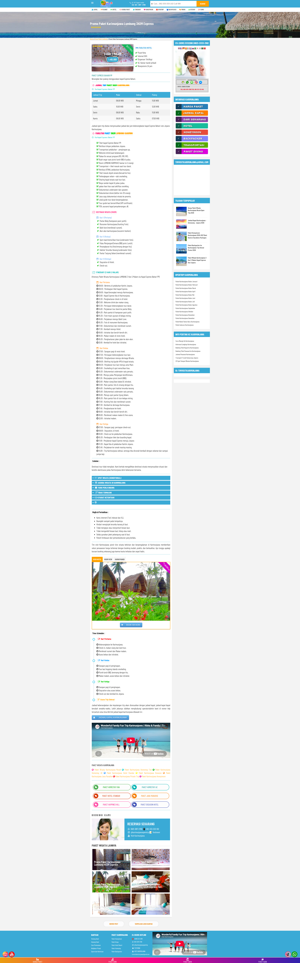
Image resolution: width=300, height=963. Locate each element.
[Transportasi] (192, 147)
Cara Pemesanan (96, 945)
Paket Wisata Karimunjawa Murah (108, 769)
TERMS (202, 10)
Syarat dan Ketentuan (97, 952)
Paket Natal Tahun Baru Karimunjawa (187, 322)
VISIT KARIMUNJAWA (139, 951)
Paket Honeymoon (117, 939)
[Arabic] (202, 49)
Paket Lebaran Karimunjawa (185, 325)
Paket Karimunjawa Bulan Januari (186, 281)
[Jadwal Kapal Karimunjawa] (192, 115)
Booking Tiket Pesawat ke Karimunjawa (188, 351)
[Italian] (188, 49)
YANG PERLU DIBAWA (106, 487)
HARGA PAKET (126, 10)
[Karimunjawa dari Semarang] (192, 122)
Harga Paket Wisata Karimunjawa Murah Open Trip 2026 (196, 210)
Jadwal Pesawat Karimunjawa (185, 354)
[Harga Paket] (192, 109)
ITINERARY (138, 10)
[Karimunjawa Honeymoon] (192, 135)
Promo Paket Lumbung (101, 39)
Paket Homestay (116, 948)
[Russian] (193, 49)
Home (91, 39)
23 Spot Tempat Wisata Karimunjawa (187, 361)
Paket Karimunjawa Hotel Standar (120, 773)
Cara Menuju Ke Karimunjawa (185, 341)
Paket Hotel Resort (117, 945)
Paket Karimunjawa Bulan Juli (185, 301)
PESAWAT (104, 10)
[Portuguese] (195, 49)
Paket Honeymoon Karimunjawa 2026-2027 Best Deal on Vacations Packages (197, 235)
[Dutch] (191, 49)
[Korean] (200, 49)
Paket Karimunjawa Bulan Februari (187, 285)
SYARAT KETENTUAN (106, 497)
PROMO (183, 10)
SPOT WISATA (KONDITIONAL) (109, 478)
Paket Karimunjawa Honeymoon (154, 776)
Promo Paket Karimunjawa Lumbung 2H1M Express (107, 886)
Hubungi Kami (95, 942)
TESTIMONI (137, 948)
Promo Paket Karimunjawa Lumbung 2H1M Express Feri (147, 908)
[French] (181, 49)
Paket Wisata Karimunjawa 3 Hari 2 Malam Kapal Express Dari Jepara (197, 260)
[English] (179, 49)
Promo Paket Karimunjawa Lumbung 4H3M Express (107, 863)
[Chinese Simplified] (205, 49)
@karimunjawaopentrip (141, 945)
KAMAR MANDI (120, 559)
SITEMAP (192, 10)
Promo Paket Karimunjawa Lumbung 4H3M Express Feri (147, 886)
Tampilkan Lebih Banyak (144, 924)
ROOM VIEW (108, 559)
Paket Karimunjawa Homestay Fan (138, 769)
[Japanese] (198, 49)
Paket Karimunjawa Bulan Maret (186, 288)
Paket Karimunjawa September (185, 308)
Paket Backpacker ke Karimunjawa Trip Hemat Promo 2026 (196, 247)
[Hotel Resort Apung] (192, 128)
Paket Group (115, 942)
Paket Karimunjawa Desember (185, 318)
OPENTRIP (161, 10)
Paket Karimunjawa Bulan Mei (185, 295)
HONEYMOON (149, 10)
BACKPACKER (172, 10)
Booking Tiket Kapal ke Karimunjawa (187, 348)
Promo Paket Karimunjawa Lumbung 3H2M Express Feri (108, 908)
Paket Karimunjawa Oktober (184, 311)
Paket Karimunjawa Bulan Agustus (186, 305)
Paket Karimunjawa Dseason (150, 773)
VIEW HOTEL (97, 559)
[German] (184, 49)
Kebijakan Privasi (96, 948)
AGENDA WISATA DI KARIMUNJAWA (112, 482)
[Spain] (186, 49)
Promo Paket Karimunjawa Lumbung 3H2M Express (146, 863)
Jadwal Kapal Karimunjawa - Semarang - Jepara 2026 (197, 221)
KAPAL (95, 10)
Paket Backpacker (117, 952)
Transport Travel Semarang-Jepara (187, 358)
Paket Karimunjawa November (185, 315)
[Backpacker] (192, 141)
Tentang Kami (95, 939)
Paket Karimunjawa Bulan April (185, 291)
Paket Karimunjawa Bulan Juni (185, 298)
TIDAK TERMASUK (104, 492)
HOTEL (114, 10)
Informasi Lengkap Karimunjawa (186, 344)
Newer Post (113, 924)
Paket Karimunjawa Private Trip (127, 776)
